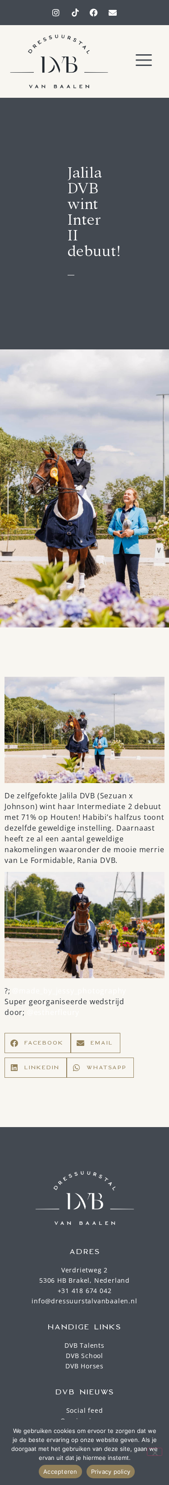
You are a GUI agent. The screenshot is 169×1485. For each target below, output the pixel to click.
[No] (154, 1452)
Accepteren (60, 1471)
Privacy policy (111, 1471)
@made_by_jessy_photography (69, 991)
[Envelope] (113, 12)
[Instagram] (56, 12)
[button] (144, 61)
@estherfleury (53, 1012)
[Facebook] (94, 12)
